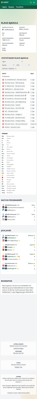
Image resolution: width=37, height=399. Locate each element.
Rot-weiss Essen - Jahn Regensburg (15, 102)
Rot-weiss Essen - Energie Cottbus (15, 121)
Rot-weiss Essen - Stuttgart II (13, 114)
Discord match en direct (18, 364)
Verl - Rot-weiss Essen (11, 111)
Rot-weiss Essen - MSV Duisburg (14, 83)
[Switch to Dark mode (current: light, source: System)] (34, 2)
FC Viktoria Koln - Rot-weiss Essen (15, 86)
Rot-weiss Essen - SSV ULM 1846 (14, 108)
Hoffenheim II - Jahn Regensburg (13, 292)
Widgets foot (18, 367)
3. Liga (32, 79)
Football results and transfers (18, 346)
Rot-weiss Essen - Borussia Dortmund (16, 124)
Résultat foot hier (18, 353)
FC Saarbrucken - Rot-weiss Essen (15, 117)
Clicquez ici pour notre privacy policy (18, 393)
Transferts (19, 7)
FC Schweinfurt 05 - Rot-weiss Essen (15, 79)
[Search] (31, 2)
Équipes (11, 7)
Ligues (4, 7)
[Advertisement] (18, 15)
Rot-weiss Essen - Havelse (12, 105)
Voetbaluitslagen (18, 348)
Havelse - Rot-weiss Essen (12, 127)
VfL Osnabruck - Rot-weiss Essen (14, 98)
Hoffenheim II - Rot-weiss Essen (14, 89)
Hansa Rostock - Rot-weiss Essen (14, 95)
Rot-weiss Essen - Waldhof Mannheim (16, 92)
